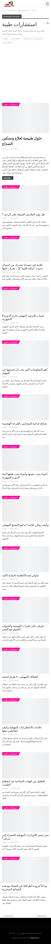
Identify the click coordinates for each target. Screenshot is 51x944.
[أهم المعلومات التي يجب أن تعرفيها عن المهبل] (25, 353)
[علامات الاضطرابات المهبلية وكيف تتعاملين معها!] (25, 711)
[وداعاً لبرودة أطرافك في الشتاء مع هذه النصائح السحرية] (25, 870)
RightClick (35, 938)
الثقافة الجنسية (15, 38)
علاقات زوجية (7, 42)
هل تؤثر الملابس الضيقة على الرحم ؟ (23, 214)
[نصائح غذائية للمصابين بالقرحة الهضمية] (25, 407)
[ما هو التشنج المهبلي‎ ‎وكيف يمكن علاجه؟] (25, 509)
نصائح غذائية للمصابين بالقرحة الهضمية (24, 423)
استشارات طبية (10, 104)
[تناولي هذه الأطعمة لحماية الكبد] (25, 559)
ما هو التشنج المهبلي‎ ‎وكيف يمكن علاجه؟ (25, 524)
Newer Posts (41, 916)
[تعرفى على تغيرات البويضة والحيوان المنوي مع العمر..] (25, 610)
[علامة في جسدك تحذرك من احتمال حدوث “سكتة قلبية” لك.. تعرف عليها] (25, 249)
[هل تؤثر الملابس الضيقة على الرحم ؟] (25, 198)
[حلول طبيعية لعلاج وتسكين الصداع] (25, 118)
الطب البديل (37, 38)
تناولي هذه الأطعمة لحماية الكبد (20, 575)
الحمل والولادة (27, 38)
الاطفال (5, 38)
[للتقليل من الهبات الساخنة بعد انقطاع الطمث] (25, 765)
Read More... (8, 178)
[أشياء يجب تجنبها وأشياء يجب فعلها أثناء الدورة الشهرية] (25, 458)
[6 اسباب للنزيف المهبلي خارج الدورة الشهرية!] (25, 300)
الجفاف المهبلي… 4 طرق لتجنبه (20, 676)
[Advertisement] (25, 74)
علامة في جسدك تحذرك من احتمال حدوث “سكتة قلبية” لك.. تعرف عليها (22, 266)
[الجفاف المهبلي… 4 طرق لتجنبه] (25, 661)
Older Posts (9, 916)
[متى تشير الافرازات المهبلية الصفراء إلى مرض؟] (25, 819)
